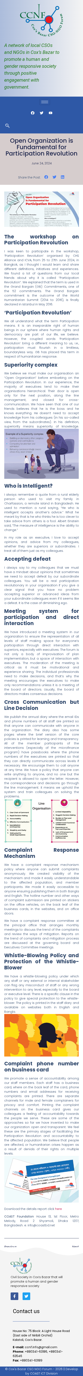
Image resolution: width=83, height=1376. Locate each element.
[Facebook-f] (14, 1296)
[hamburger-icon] (44, 102)
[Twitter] (26, 1296)
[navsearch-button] (7, 126)
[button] (46, 177)
